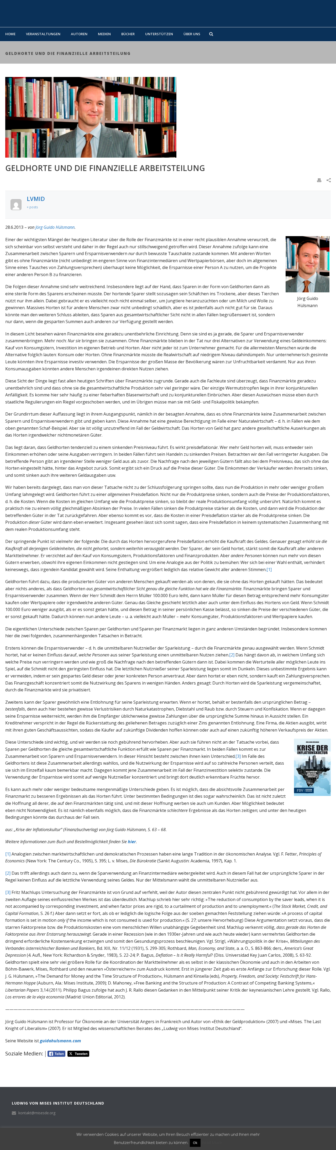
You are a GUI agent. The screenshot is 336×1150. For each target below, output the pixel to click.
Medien (104, 34)
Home (10, 34)
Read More (212, 1142)
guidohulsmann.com (60, 1041)
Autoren (79, 34)
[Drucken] (319, 180)
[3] (238, 756)
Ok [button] (195, 1142)
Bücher (128, 34)
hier (132, 842)
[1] (269, 569)
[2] (231, 655)
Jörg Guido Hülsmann (55, 227)
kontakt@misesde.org (36, 1113)
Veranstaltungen (43, 34)
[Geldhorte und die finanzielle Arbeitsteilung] (168, 117)
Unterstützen (159, 34)
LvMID (36, 199)
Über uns (191, 34)
